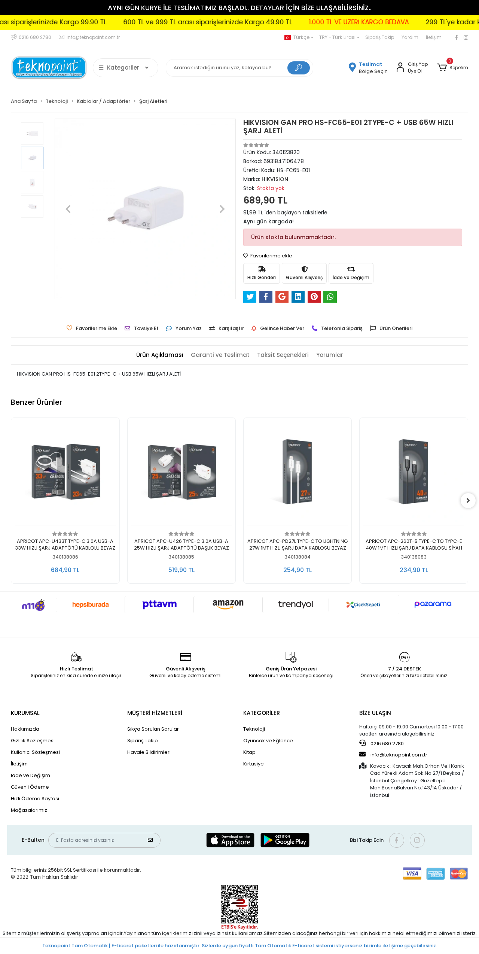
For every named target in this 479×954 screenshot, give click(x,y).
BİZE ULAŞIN (375, 713)
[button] (452, 67)
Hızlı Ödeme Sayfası (35, 798)
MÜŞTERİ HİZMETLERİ (154, 713)
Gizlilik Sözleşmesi (33, 740)
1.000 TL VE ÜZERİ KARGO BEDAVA (333, 22)
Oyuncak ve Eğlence (268, 740)
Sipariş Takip (379, 37)
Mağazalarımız (29, 810)
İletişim (434, 37)
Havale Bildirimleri (149, 752)
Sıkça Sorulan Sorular (153, 729)
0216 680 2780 (386, 743)
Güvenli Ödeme (30, 787)
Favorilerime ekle (270, 255)
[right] (468, 500)
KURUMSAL (25, 713)
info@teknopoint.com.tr (398, 754)
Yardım (410, 37)
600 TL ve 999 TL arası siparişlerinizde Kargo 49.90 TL (181, 22)
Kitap (249, 752)
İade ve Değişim (30, 775)
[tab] (159, 355)
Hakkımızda (25, 729)
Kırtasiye (253, 763)
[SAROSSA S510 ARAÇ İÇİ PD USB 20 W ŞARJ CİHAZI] (414, 474)
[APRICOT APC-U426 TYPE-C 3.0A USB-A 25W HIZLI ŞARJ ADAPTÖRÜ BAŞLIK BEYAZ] (65, 474)
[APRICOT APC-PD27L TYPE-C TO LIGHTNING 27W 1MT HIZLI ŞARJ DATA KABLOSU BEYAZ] (181, 474)
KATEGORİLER (261, 713)
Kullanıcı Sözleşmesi (35, 752)
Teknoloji (254, 729)
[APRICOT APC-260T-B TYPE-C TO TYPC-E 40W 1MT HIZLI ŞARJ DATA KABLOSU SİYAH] (297, 474)
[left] (11, 500)
